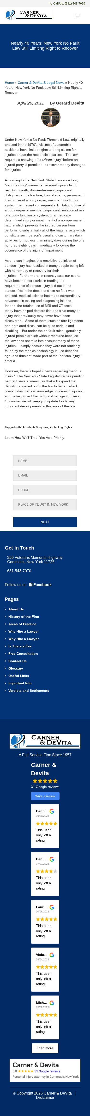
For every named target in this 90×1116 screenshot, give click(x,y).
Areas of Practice (22, 624)
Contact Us (17, 661)
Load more (45, 1048)
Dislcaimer (45, 1097)
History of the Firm (23, 616)
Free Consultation (23, 653)
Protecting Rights (61, 427)
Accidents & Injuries (35, 427)
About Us (16, 609)
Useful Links (18, 676)
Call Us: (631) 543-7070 (69, 3)
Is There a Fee (19, 646)
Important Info (20, 683)
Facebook (42, 585)
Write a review (45, 796)
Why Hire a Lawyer (23, 631)
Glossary (15, 668)
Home (9, 82)
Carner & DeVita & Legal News (41, 82)
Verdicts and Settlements (28, 690)
